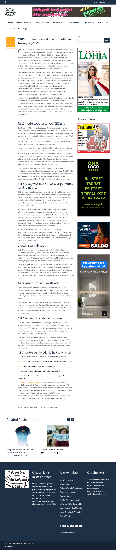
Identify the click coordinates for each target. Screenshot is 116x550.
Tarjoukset (87, 22)
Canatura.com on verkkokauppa (29, 382)
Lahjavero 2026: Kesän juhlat (71, 504)
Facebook (10, 29)
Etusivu (9, 22)
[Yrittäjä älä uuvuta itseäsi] (57, 436)
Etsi (78, 36)
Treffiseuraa (103, 22)
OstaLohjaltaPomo (52, 407)
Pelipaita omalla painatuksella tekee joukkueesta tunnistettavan (21, 452)
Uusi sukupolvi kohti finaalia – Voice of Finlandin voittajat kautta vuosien (71, 512)
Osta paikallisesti (42, 22)
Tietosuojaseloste (67, 532)
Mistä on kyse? (99, 2)
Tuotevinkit (74, 22)
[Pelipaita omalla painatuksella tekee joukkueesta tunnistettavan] (23, 436)
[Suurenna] (31, 120)
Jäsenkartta (58, 22)
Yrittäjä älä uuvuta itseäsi (53, 449)
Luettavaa (33, 407)
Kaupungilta (23, 29)
